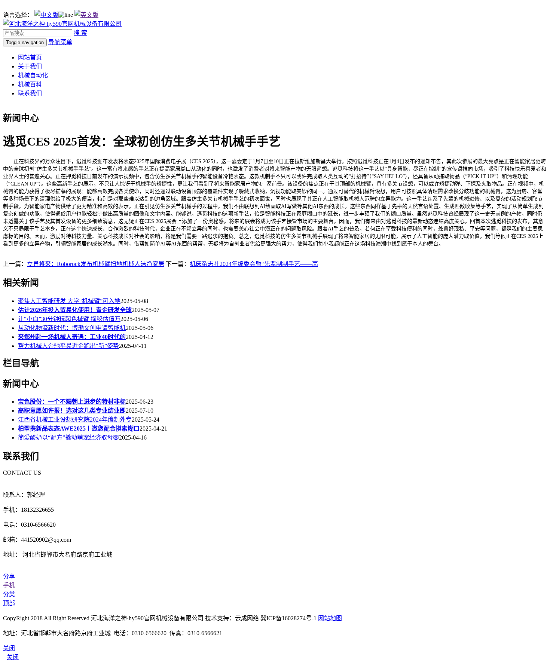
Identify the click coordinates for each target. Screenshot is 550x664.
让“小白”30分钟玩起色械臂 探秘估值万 (69, 319)
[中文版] (46, 15)
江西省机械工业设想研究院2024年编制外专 (75, 419)
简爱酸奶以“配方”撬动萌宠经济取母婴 (68, 437)
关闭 (13, 657)
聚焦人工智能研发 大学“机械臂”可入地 (69, 301)
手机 (9, 585)
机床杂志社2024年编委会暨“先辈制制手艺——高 (254, 264)
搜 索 (80, 33)
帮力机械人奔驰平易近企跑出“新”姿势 (68, 346)
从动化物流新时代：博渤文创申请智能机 (72, 328)
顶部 (9, 603)
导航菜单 (60, 42)
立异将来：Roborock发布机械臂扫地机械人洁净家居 (95, 264)
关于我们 (30, 66)
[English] (86, 15)
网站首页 (30, 57)
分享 (9, 576)
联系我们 (30, 93)
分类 (9, 594)
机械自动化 (33, 75)
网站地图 (330, 618)
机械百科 (30, 84)
